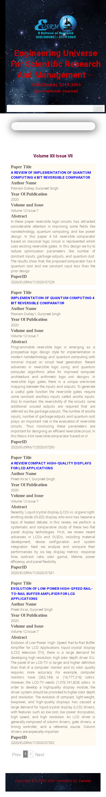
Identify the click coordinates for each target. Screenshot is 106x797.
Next (39, 754)
